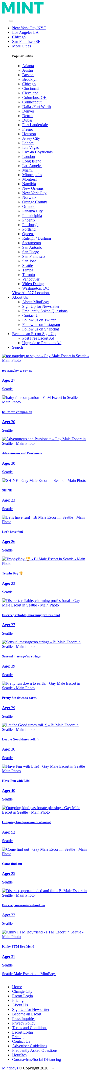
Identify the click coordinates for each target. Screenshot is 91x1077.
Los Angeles (32, 165)
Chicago (19, 37)
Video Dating (33, 284)
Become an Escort (26, 1014)
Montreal (29, 179)
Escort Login (22, 996)
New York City (34, 193)
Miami (27, 170)
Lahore (28, 143)
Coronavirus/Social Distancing (36, 1059)
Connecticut (31, 102)
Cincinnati (30, 88)
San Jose (29, 261)
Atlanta (28, 66)
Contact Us (31, 315)
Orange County (34, 202)
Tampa (27, 270)
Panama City (32, 211)
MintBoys (10, 1068)
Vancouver (30, 279)
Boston (28, 75)
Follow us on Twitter (39, 320)
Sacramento (31, 243)
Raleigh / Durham (36, 238)
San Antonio (32, 247)
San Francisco (33, 256)
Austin (27, 70)
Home (17, 987)
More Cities (21, 46)
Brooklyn (29, 79)
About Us (20, 1005)
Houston (29, 134)
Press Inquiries (23, 1018)
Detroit (27, 116)
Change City (22, 991)
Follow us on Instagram (41, 324)
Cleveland (30, 93)
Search (17, 347)
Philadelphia (32, 215)
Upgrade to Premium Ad (41, 343)
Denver (28, 111)
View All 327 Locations (31, 293)
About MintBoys (35, 302)
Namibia (29, 184)
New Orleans (32, 188)
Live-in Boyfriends (37, 152)
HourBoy (19, 1055)
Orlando (28, 206)
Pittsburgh (30, 225)
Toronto (28, 274)
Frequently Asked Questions (44, 311)
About (20, 297)
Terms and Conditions (29, 1028)
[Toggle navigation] (11, 20)
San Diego (30, 252)
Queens (28, 234)
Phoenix (28, 220)
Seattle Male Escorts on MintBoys (29, 974)
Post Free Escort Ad (38, 338)
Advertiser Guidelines (29, 1046)
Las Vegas (30, 147)
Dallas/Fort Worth (36, 106)
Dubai (27, 120)
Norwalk (29, 197)
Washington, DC (35, 288)
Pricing (18, 1000)
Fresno (27, 129)
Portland (29, 229)
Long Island (31, 161)
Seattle (27, 265)
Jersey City (31, 138)
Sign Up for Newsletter (40, 306)
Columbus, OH (34, 97)
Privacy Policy (23, 1023)
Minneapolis (32, 175)
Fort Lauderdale (35, 125)
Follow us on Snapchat (40, 329)
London (28, 156)
